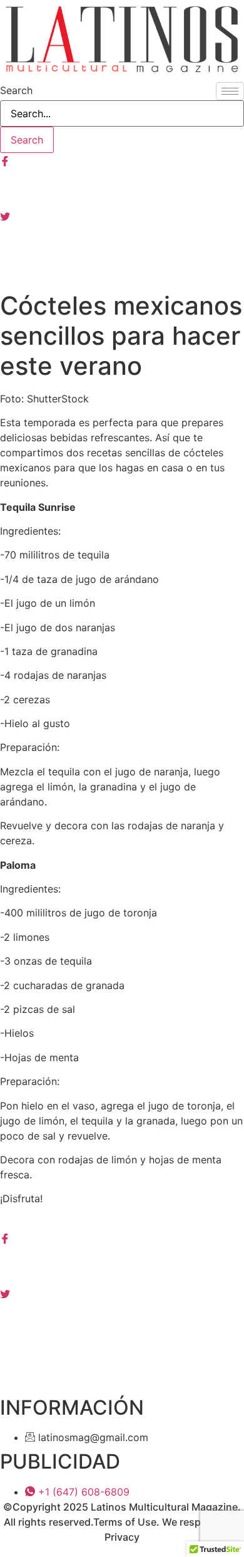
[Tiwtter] (122, 215)
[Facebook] (122, 160)
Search (16, 90)
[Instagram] (122, 188)
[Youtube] (122, 243)
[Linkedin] (122, 1320)
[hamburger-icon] (230, 91)
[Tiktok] (122, 270)
